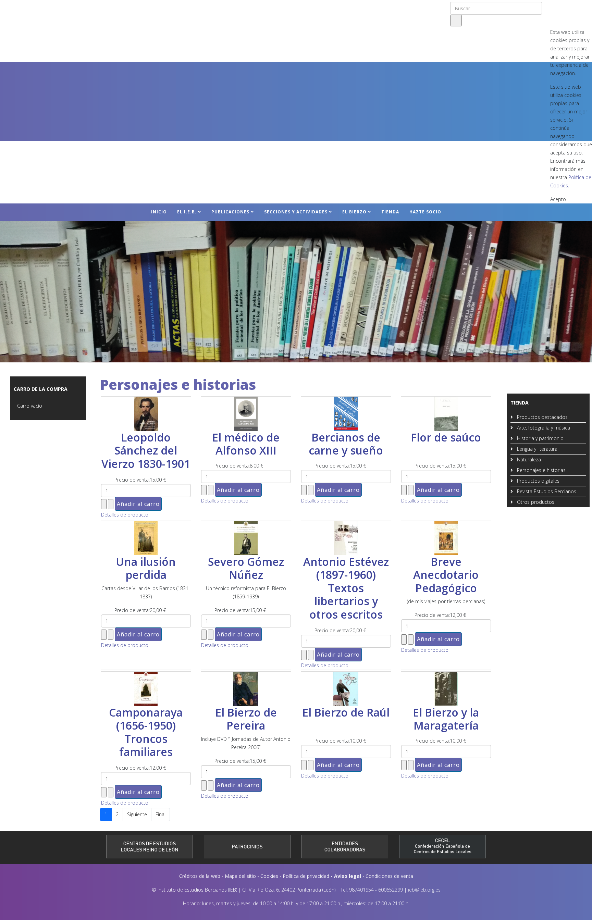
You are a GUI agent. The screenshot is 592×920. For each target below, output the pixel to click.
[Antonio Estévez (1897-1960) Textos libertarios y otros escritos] (346, 538)
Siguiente (137, 814)
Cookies (269, 876)
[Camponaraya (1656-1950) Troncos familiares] (146, 689)
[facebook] (549, 6)
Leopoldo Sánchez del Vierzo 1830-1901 (145, 450)
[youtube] (567, 6)
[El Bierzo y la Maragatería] (446, 689)
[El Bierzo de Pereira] (246, 689)
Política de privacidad (306, 876)
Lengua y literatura (536, 449)
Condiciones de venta (389, 876)
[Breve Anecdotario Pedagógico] (446, 538)
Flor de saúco (446, 437)
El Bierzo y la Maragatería (446, 719)
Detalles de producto (124, 514)
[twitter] (558, 6)
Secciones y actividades (296, 212)
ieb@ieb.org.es (424, 889)
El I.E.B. (187, 212)
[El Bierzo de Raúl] (346, 689)
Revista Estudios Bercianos (546, 491)
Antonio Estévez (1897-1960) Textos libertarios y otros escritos (346, 588)
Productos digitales (537, 480)
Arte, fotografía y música (543, 427)
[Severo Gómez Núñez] (246, 538)
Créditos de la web (199, 876)
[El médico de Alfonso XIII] (246, 414)
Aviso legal (347, 876)
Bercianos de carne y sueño (346, 444)
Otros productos (535, 502)
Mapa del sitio (240, 876)
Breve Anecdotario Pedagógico (446, 574)
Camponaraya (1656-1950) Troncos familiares (146, 732)
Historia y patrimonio (540, 438)
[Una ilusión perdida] (146, 538)
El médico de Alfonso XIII (246, 444)
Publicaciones (230, 212)
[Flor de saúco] (446, 414)
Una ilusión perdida (146, 568)
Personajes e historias (541, 470)
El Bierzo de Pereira (246, 719)
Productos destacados (542, 417)
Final (160, 814)
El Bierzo (354, 212)
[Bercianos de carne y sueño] (346, 414)
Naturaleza (528, 459)
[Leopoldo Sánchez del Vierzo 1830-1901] (146, 414)
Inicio (159, 212)
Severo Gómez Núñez (246, 568)
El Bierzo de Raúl (346, 712)
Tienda (390, 212)
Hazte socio (425, 212)
